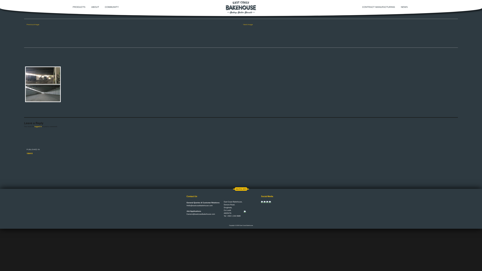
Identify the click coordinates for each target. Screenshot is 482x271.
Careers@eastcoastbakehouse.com (201, 214)
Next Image (248, 24)
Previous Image (33, 24)
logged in (38, 126)
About (95, 7)
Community (112, 7)
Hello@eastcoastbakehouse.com (200, 206)
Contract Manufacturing (378, 7)
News (404, 7)
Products (79, 7)
